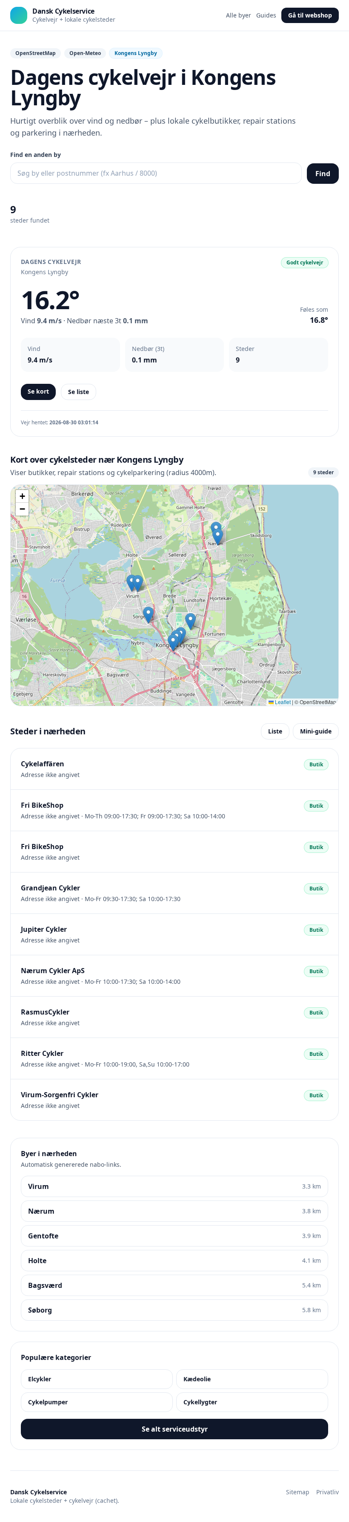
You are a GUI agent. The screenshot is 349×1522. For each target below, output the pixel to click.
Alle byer (238, 15)
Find (322, 173)
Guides (266, 15)
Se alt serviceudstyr (175, 1429)
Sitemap (297, 1492)
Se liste (78, 392)
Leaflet (282, 701)
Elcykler (39, 1379)
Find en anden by (35, 155)
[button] (148, 615)
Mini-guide (316, 731)
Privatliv (327, 1492)
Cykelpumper (48, 1402)
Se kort (38, 391)
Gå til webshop (310, 15)
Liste (275, 731)
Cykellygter (200, 1402)
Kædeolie (197, 1379)
